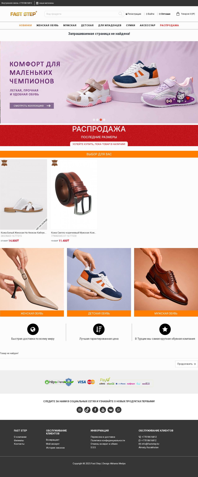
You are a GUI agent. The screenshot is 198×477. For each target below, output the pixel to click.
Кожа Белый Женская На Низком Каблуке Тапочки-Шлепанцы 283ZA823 (23, 232)
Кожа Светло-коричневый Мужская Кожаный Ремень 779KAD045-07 (74, 232)
